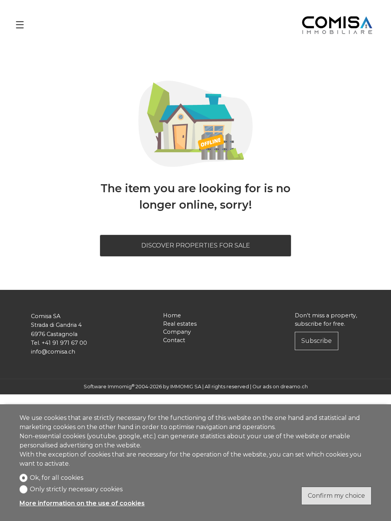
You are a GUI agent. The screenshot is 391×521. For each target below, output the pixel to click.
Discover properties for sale (195, 245)
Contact (174, 340)
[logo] (337, 24)
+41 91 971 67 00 (64, 342)
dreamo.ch (294, 386)
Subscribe (316, 340)
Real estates (180, 323)
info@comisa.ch (53, 351)
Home (172, 315)
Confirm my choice (336, 495)
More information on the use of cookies (82, 503)
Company (177, 331)
